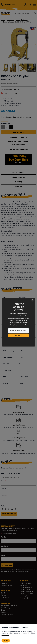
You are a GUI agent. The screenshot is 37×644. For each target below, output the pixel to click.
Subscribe (18, 335)
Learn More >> (5, 635)
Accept (6, 640)
